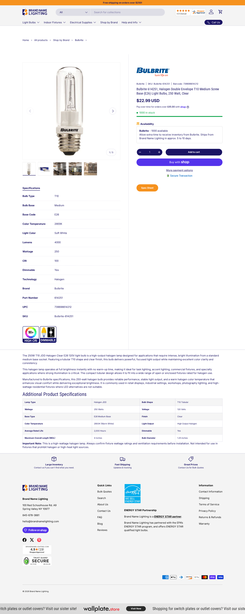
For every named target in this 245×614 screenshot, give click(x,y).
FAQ (99, 517)
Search (101, 498)
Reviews (102, 530)
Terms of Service (209, 504)
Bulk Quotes (104, 491)
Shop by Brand (109, 22)
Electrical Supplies (81, 22)
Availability (147, 124)
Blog (100, 523)
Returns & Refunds (210, 517)
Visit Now (128, 608)
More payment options (179, 170)
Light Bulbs (29, 22)
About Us (102, 504)
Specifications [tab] (31, 188)
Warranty (204, 523)
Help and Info (130, 22)
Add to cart (194, 152)
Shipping (204, 498)
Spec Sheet (147, 187)
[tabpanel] (71, 256)
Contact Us (103, 510)
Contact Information (210, 491)
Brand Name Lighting (39, 591)
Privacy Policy (207, 510)
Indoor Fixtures (53, 22)
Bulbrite (140, 83)
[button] (220, 11)
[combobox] (110, 12)
